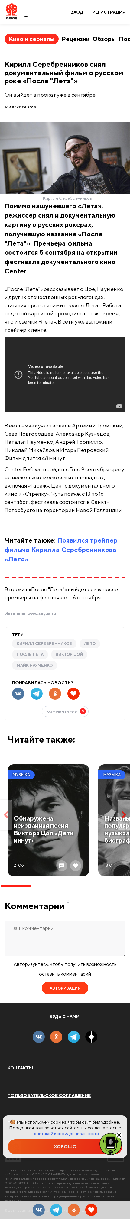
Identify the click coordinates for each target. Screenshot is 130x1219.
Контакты (20, 1068)
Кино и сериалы (31, 38)
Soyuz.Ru (12, 11)
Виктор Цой (69, 654)
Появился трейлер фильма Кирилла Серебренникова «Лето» (61, 549)
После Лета (30, 654)
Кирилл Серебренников (44, 643)
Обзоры (104, 38)
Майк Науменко (35, 665)
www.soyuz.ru (42, 613)
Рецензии (75, 38)
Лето (90, 643)
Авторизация (65, 988)
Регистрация (108, 12)
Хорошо (65, 1146)
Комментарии (65, 711)
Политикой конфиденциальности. (65, 1133)
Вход (76, 12)
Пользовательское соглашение (49, 1095)
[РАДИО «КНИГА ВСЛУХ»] (110, 1143)
